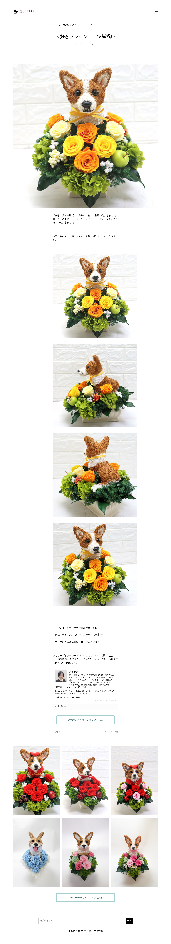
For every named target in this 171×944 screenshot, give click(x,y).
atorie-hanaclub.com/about (105, 701)
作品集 (65, 25)
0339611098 (80, 697)
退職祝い (58, 731)
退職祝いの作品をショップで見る (85, 719)
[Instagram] (62, 706)
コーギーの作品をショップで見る (85, 897)
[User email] (65, 706)
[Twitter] (55, 706)
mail (67, 697)
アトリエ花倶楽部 (93, 931)
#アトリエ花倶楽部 (72, 691)
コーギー (95, 25)
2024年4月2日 (111, 731)
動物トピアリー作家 (76, 675)
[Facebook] (58, 706)
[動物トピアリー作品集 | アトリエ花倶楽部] (80, 11)
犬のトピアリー (80, 25)
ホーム (56, 25)
